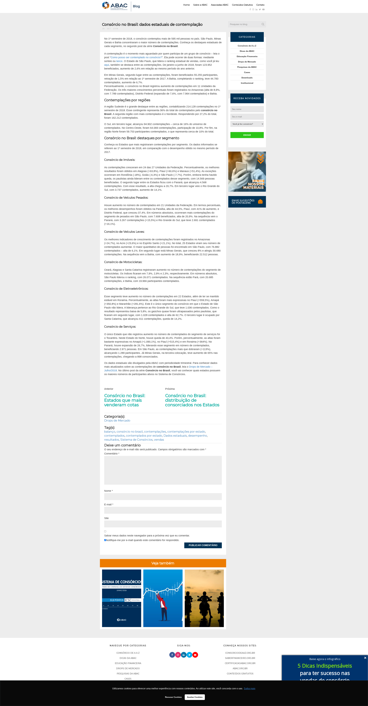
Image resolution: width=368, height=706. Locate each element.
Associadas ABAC (219, 5)
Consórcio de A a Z (247, 46)
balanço (109, 431)
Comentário (111, 453)
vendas (159, 439)
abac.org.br (240, 668)
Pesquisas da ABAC (247, 67)
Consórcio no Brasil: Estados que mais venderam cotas (124, 400)
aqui (106, 64)
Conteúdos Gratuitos (242, 5)
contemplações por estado (186, 431)
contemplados (114, 435)
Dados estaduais (175, 435)
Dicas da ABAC (247, 51)
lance (119, 61)
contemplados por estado (144, 435)
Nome (108, 490)
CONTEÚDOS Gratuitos (240, 673)
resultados (111, 439)
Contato (260, 5)
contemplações (155, 431)
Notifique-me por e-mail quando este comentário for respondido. (142, 540)
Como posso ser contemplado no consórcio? (136, 57)
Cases (247, 72)
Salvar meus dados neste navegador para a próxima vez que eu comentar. (147, 535)
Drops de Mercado (117, 420)
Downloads (247, 78)
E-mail (108, 504)
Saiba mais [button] (249, 688)
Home (186, 5)
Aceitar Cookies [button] (195, 697)
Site (106, 518)
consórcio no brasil (130, 431)
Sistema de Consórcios (136, 439)
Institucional (247, 83)
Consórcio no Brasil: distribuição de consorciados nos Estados (192, 400)
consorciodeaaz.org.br (240, 653)
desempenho (197, 435)
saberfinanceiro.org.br (240, 658)
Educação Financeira (247, 56)
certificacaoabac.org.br (240, 663)
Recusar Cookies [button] (173, 697)
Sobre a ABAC (200, 5)
